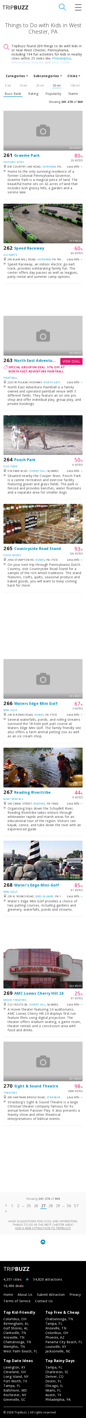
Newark (37, 62)
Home (8, 1294)
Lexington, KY (14, 1367)
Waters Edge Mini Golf (36, 703)
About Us (25, 1294)
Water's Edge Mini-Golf (36, 885)
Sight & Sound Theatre (36, 1086)
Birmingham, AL (16, 1323)
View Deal (71, 361)
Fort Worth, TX (15, 1381)
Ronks (40, 559)
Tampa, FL (54, 1323)
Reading (39, 803)
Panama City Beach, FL (64, 1342)
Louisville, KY (55, 1346)
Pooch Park (25, 459)
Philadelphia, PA (58, 1399)
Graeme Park (27, 155)
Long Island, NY (16, 1376)
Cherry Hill (37, 471)
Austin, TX (53, 1395)
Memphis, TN (14, 1346)
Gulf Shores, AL (15, 1328)
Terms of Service (17, 1301)
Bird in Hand (45, 896)
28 (51, 1205)
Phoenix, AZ (55, 1337)
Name (73, 94)
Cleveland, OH (14, 1372)
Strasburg (55, 1097)
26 (36, 1205)
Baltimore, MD (15, 1390)
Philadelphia (61, 58)
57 (76, 1205)
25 (29, 1205)
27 (43, 1205)
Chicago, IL (54, 1385)
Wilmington (20, 62)
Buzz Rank (13, 94)
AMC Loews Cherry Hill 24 (39, 993)
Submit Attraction (51, 1294)
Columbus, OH (14, 1319)
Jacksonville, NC (58, 1351)
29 (58, 1205)
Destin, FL (53, 1381)
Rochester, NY (14, 1395)
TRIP (15, 7)
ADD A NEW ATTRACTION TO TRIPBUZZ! (43, 1228)
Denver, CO (54, 1376)
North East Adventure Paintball (44, 360)
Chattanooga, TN (17, 1342)
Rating (33, 94)
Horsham (49, 166)
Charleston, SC (57, 1372)
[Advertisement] (43, 299)
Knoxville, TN (14, 1337)
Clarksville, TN (14, 1333)
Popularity (53, 94)
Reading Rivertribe (32, 792)
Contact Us (44, 1301)
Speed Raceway (29, 248)
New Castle (61, 62)
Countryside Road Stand (37, 548)
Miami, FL (53, 1390)
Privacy (75, 1294)
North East (52, 382)
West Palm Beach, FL (20, 1351)
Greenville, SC (14, 1399)
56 (69, 1205)
